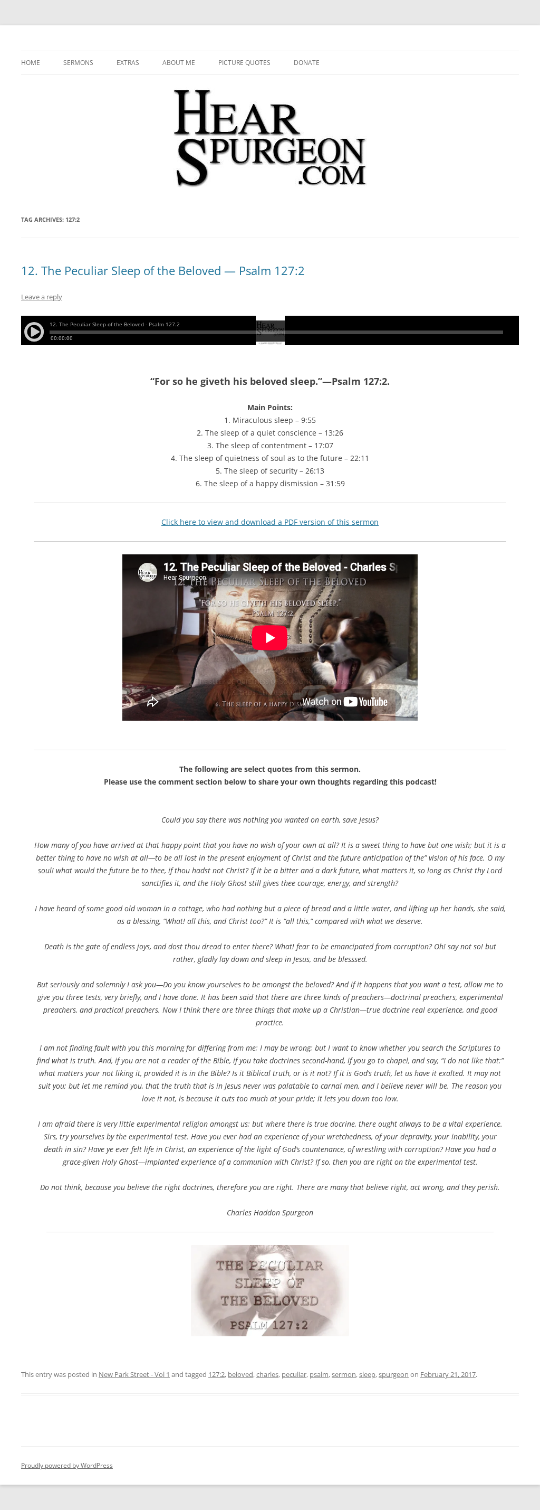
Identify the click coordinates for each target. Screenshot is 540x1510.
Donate (307, 62)
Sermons (78, 62)
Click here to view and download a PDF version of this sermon (270, 522)
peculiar (294, 1374)
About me (178, 62)
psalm (319, 1374)
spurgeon (394, 1374)
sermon (344, 1374)
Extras (128, 62)
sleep (367, 1374)
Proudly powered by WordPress (67, 1465)
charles (267, 1374)
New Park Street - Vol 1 (134, 1374)
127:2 (216, 1374)
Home (30, 62)
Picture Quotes (244, 62)
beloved (240, 1374)
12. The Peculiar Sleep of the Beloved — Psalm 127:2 (163, 270)
